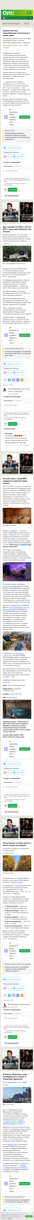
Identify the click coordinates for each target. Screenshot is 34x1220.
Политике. (10, 1218)
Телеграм (19, 156)
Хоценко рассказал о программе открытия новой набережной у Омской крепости (16, 969)
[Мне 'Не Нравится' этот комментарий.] (21, 445)
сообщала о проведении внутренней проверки (15, 1167)
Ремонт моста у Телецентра (11, 23)
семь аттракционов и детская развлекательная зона (16, 608)
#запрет (26, 45)
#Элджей (6, 47)
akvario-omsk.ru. (12, 697)
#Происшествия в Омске (10, 45)
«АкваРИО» (13, 531)
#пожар (6, 1085)
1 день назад (8, 445)
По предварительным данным (20, 1129)
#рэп (20, 45)
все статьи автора (13, 394)
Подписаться (24, 117)
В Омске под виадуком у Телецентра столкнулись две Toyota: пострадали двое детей (18, 353)
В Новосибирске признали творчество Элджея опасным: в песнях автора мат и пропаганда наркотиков (17, 136)
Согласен (29, 1216)
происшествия (12, 1144)
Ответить (26, 445)
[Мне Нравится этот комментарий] (17, 445)
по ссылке (6, 682)
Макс (9, 156)
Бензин (26, 23)
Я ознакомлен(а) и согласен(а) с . (15, 184)
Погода (19, 882)
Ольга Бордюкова (14, 389)
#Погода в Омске (8, 853)
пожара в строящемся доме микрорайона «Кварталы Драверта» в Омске (14, 1122)
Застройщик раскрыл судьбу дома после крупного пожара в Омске (17, 1201)
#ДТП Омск (7, 243)
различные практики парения (12, 586)
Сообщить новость (13, 148)
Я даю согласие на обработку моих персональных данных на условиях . (17, 180)
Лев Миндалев (13, 1004)
